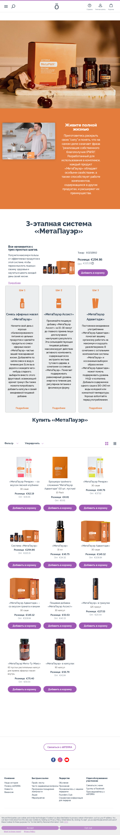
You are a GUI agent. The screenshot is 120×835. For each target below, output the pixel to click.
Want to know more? (12, 832)
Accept (30, 828)
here (66, 822)
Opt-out (88, 828)
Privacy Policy (29, 832)
